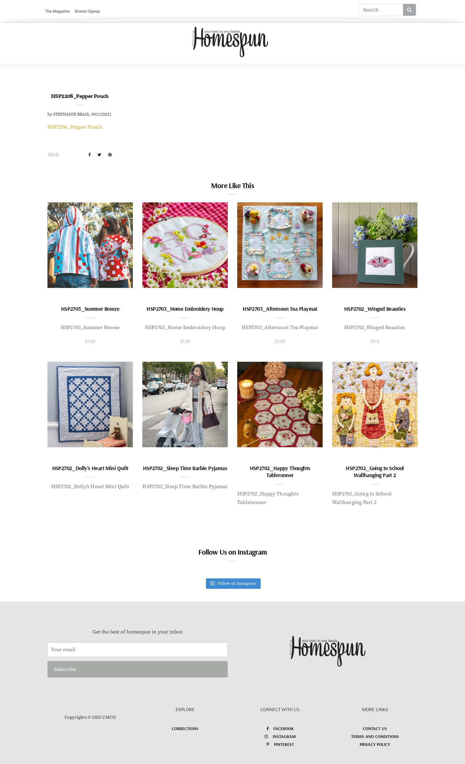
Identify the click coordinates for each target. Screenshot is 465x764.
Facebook (283, 728)
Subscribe (65, 669)
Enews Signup (87, 11)
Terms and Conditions (375, 736)
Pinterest (284, 744)
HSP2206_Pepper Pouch (74, 127)
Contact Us (375, 728)
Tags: (53, 155)
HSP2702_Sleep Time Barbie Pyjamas (185, 468)
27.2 (375, 341)
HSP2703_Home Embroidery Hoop (184, 308)
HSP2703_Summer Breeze (90, 308)
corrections (185, 728)
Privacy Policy (375, 744)
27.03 (90, 341)
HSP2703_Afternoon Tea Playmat (280, 308)
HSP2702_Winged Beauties (375, 308)
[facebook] (89, 154)
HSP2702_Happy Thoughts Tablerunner (280, 471)
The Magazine (57, 11)
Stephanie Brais (71, 114)
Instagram (284, 736)
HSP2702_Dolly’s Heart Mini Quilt (90, 468)
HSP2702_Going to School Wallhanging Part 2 (375, 471)
